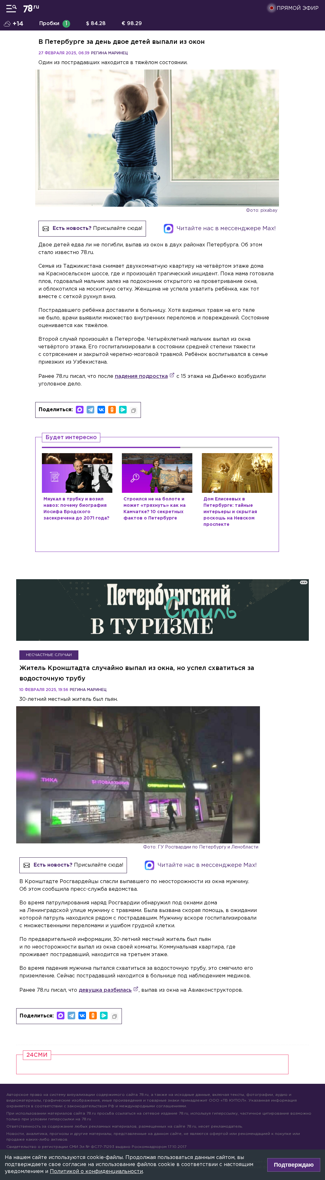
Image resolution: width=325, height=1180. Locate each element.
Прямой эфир (298, 8)
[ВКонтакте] (101, 409)
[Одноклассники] (112, 409)
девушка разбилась (105, 990)
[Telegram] (90, 409)
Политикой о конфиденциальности (96, 1171)
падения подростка (141, 376)
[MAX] (79, 409)
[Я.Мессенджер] (123, 409)
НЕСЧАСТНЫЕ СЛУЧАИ (49, 655)
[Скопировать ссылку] (133, 410)
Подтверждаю (294, 1165)
